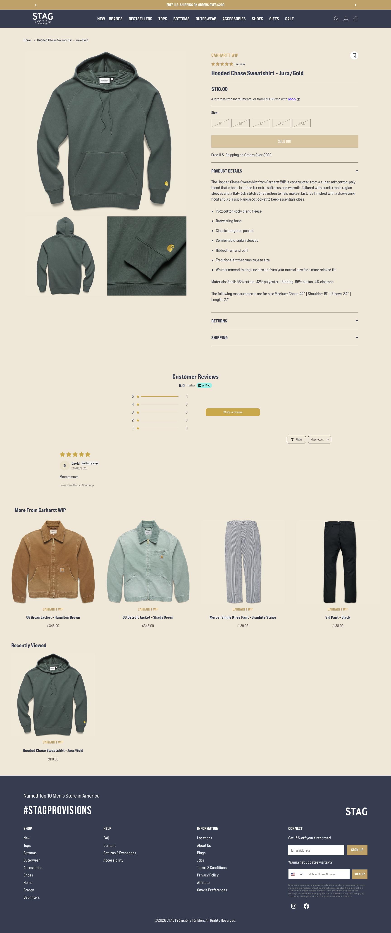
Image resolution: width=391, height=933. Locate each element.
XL (281, 123)
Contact (109, 845)
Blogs (201, 852)
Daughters (32, 897)
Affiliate (203, 882)
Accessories (33, 867)
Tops (27, 845)
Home (27, 40)
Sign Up (357, 850)
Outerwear (32, 860)
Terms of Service (344, 896)
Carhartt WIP (224, 55)
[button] (355, 5)
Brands (29, 890)
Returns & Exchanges (119, 852)
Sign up (359, 874)
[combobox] (296, 874)
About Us (204, 845)
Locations (204, 838)
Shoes (28, 875)
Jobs (200, 860)
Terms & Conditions (212, 867)
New (27, 838)
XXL (301, 123)
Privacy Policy (208, 875)
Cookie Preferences (212, 890)
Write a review (233, 412)
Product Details (226, 171)
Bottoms (30, 852)
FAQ (106, 838)
